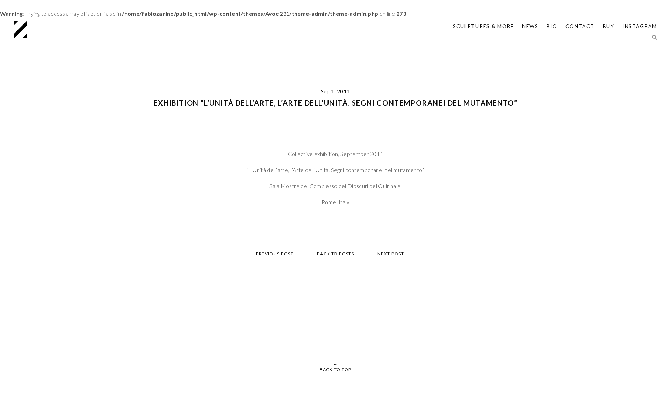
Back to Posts (335, 253)
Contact (579, 26)
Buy (608, 26)
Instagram (639, 26)
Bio (552, 26)
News (530, 26)
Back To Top (336, 369)
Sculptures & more (483, 26)
